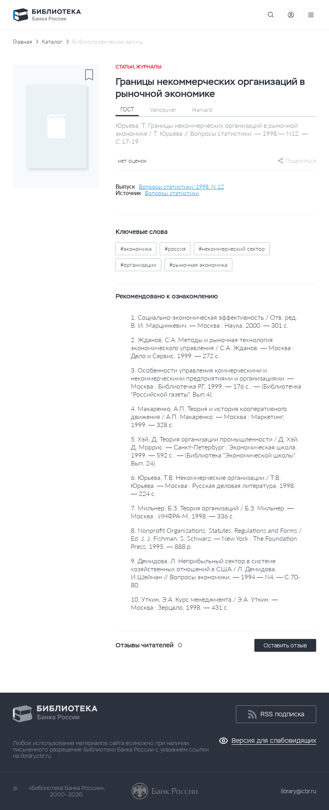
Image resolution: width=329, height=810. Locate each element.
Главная (22, 41)
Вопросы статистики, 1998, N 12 (181, 186)
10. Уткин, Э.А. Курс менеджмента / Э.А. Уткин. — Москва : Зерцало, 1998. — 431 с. (204, 603)
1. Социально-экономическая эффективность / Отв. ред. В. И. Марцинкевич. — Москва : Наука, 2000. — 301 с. (214, 321)
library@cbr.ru (298, 791)
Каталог (52, 41)
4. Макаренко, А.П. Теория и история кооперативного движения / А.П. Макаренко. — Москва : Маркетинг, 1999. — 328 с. (209, 416)
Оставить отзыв (285, 645)
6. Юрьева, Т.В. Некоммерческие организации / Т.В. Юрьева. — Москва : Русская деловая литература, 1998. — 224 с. (213, 485)
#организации (138, 264)
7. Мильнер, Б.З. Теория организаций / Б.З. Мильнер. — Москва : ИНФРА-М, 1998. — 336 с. (212, 512)
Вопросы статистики (172, 193)
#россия (175, 248)
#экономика (136, 248)
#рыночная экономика (198, 264)
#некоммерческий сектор (232, 248)
